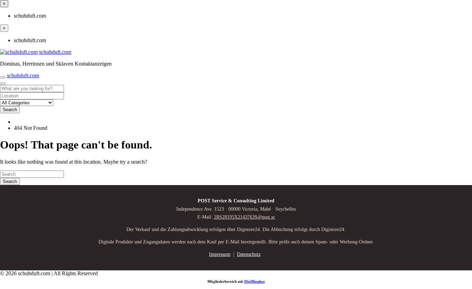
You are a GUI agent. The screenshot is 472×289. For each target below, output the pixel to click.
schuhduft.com (55, 52)
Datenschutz (249, 254)
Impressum (219, 254)
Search (10, 109)
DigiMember (254, 281)
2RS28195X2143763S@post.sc (244, 217)
